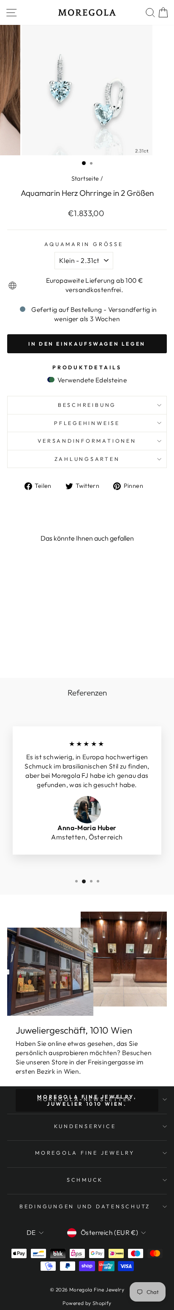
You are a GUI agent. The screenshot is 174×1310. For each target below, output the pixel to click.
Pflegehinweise (87, 423)
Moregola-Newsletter (85, 1099)
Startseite (85, 178)
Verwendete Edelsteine (91, 380)
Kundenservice (85, 1126)
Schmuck (85, 1179)
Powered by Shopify (87, 1303)
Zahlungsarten (87, 458)
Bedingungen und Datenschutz (84, 1206)
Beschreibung (87, 404)
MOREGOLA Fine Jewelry (85, 1152)
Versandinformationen (87, 440)
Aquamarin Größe (83, 244)
